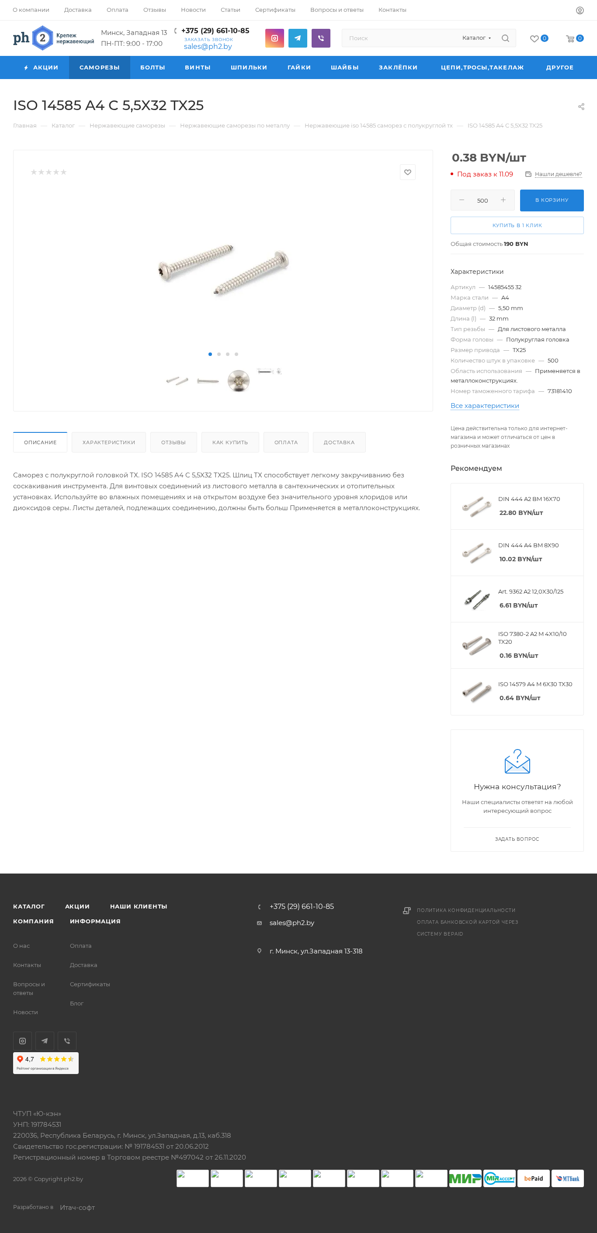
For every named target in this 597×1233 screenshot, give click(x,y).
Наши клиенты (139, 906)
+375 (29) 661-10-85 (215, 31)
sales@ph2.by (208, 46)
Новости (25, 1012)
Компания (33, 921)
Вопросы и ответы (29, 988)
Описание (40, 442)
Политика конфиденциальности (466, 910)
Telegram (297, 38)
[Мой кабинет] (580, 11)
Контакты (27, 964)
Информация (95, 921)
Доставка (339, 442)
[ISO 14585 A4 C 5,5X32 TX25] (223, 269)
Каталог (29, 906)
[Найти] (505, 38)
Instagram (274, 38)
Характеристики (109, 442)
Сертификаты (90, 984)
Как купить (230, 442)
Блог (76, 1003)
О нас (21, 945)
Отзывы (173, 442)
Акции (77, 906)
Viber (321, 38)
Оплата (286, 442)
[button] (210, 354)
